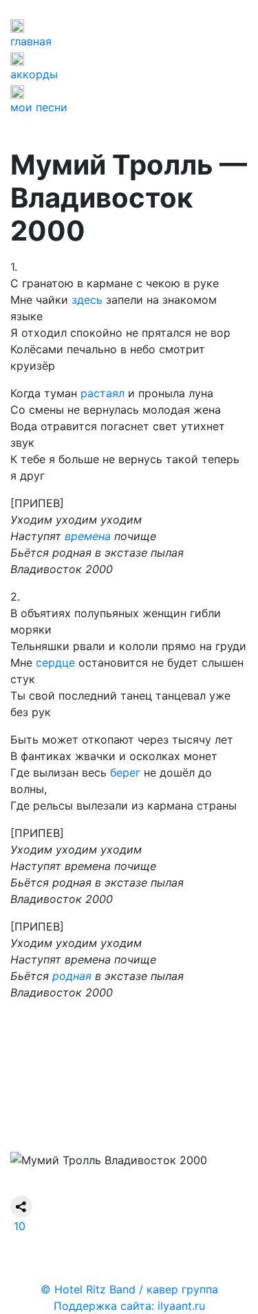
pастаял (102, 393)
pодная (72, 976)
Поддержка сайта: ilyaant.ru (129, 1306)
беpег (125, 772)
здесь (87, 300)
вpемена (88, 536)
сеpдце (55, 662)
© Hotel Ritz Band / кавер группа (129, 1289)
